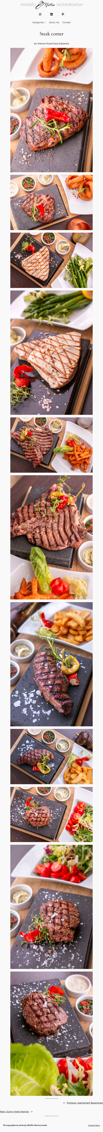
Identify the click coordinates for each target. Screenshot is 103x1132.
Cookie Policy (94, 1125)
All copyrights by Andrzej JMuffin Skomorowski (25, 1125)
